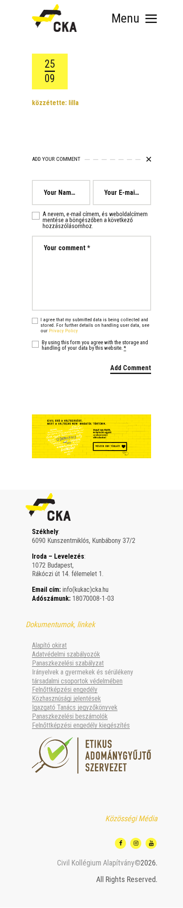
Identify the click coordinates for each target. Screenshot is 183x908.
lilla (74, 103)
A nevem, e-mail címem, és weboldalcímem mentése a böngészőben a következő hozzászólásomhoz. (95, 220)
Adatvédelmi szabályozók (66, 654)
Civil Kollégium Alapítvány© (98, 862)
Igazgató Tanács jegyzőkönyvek (74, 707)
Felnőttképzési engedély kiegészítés (81, 725)
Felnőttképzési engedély (64, 689)
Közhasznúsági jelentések (66, 698)
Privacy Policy (63, 331)
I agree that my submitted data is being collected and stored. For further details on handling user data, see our (94, 325)
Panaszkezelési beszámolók (70, 716)
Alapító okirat (49, 645)
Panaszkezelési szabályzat (68, 663)
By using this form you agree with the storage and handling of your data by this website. (95, 345)
